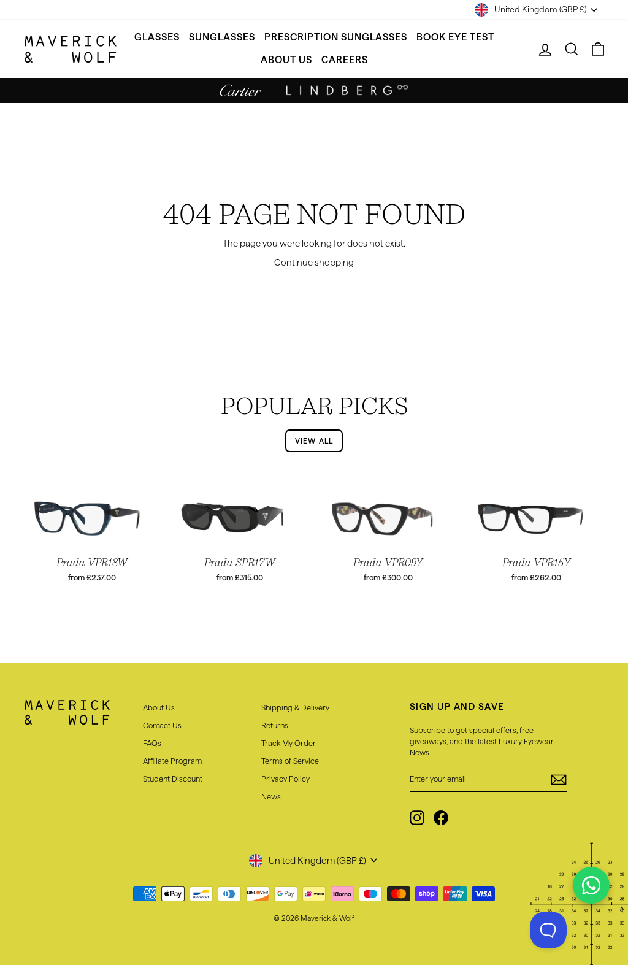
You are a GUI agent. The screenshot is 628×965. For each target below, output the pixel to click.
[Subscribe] (559, 779)
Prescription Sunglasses (335, 37)
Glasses (157, 37)
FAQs (152, 743)
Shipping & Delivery (295, 707)
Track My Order (288, 743)
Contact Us (162, 725)
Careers (344, 60)
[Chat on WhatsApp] (591, 885)
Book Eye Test (455, 37)
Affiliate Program (172, 760)
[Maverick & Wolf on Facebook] (441, 817)
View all (314, 441)
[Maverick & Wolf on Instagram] (417, 817)
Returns (274, 725)
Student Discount (172, 778)
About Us (286, 60)
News (271, 796)
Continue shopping (314, 262)
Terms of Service (290, 760)
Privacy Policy (285, 778)
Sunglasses (222, 37)
